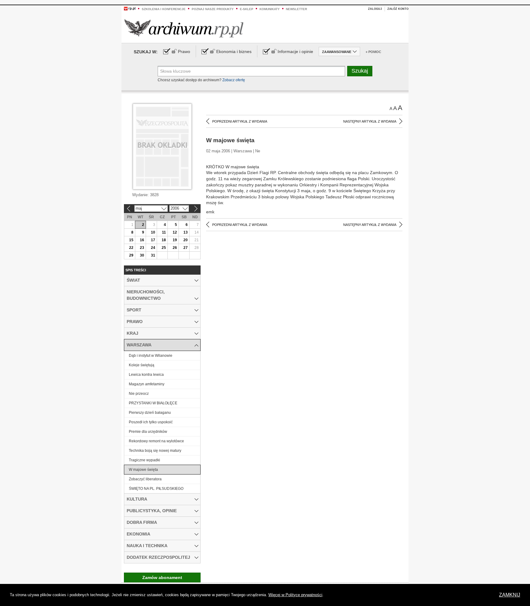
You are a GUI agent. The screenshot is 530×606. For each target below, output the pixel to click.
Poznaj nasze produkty (213, 9)
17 (153, 240)
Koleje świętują (141, 365)
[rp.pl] (130, 8)
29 (131, 255)
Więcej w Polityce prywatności (295, 595)
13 (185, 232)
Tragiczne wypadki (144, 460)
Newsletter (296, 9)
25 (164, 248)
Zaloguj (375, 8)
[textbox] (251, 71)
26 (175, 248)
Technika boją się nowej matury (155, 450)
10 (153, 232)
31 (153, 255)
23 (142, 248)
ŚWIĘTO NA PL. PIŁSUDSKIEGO (156, 488)
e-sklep (246, 9)
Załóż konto (398, 8)
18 (164, 240)
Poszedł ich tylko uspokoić (151, 422)
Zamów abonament (162, 577)
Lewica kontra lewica (146, 374)
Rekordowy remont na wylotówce (156, 441)
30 (142, 255)
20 (185, 240)
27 (185, 248)
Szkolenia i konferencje (164, 9)
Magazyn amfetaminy (146, 384)
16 (142, 240)
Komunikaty (269, 9)
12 (175, 232)
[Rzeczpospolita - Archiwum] (184, 28)
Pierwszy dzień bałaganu (150, 412)
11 (164, 232)
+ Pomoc (373, 52)
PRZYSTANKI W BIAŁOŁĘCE (153, 403)
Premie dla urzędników (148, 431)
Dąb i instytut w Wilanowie (150, 355)
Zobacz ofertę (233, 80)
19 (175, 240)
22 (131, 248)
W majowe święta (143, 469)
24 (153, 248)
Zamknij (509, 594)
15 (131, 240)
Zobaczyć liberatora (145, 479)
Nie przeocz (139, 393)
